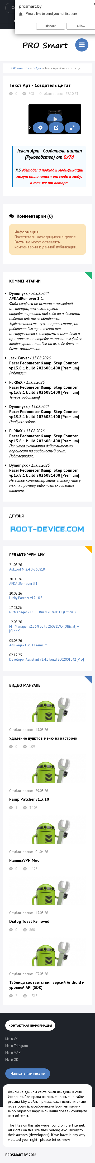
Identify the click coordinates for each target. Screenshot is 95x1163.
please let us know (55, 1139)
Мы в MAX (13, 1052)
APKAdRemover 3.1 (23, 583)
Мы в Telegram (16, 1046)
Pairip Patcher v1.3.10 (29, 799)
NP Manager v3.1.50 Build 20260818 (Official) (42, 612)
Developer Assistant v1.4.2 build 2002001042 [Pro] (46, 659)
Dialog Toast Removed (29, 921)
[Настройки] (40, 127)
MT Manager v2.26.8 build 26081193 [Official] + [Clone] (44, 628)
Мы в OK (11, 1059)
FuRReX (16, 382)
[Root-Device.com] (47, 529)
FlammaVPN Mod (24, 860)
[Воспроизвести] (55, 119)
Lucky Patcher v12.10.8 (25, 598)
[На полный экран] (72, 127)
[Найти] (13, 8)
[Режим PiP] (56, 127)
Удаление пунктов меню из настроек (43, 738)
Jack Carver (19, 357)
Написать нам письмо (28, 1073)
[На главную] (45, 45)
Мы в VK (11, 1039)
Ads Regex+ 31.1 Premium (28, 645)
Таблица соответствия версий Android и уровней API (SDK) (46, 985)
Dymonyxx (18, 293)
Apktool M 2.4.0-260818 (27, 569)
